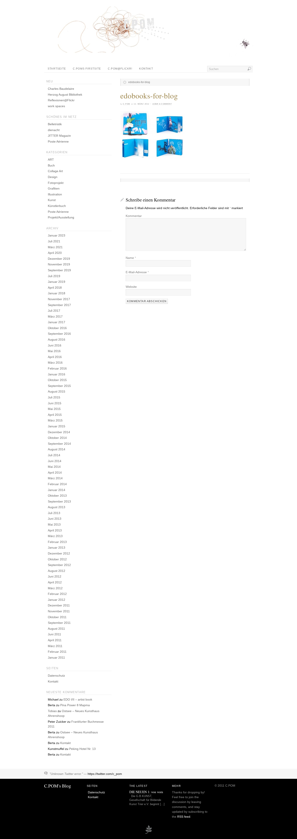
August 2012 (56, 571)
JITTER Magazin (59, 135)
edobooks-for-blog (139, 82)
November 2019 (59, 264)
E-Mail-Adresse (137, 272)
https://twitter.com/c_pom (105, 774)
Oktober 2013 (57, 495)
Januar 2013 (56, 547)
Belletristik (55, 124)
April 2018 (55, 287)
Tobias (52, 711)
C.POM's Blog (57, 786)
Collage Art (55, 171)
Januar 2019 (56, 281)
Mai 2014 (54, 466)
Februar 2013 (57, 542)
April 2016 (55, 357)
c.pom (126, 104)
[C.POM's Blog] (151, 57)
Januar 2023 (56, 235)
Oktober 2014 (57, 437)
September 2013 (59, 501)
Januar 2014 (56, 490)
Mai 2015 (54, 409)
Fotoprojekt (55, 183)
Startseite (57, 68)
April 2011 (55, 640)
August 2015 (56, 391)
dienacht (54, 130)
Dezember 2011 (59, 605)
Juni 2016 (54, 345)
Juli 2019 (54, 276)
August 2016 (56, 339)
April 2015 (55, 414)
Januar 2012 (56, 599)
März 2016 (55, 362)
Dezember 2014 (59, 432)
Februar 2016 (57, 368)
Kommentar (134, 216)
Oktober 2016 (57, 328)
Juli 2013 (54, 513)
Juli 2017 (54, 310)
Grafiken (54, 188)
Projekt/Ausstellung (61, 217)
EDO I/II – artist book (77, 699)
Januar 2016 (56, 374)
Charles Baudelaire (61, 88)
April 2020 (55, 253)
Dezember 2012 (59, 553)
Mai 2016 (54, 351)
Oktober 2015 (57, 380)
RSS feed (183, 816)
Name (131, 258)
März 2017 (55, 316)
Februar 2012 (57, 594)
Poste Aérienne (58, 141)
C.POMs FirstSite (87, 68)
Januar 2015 (56, 426)
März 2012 (55, 588)
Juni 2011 (54, 634)
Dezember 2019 (59, 258)
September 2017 (59, 305)
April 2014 (55, 472)
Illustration (55, 194)
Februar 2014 (57, 484)
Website (131, 286)
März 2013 (55, 536)
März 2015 (55, 420)
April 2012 (55, 582)
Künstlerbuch (57, 206)
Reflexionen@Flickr (61, 100)
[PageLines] (148, 833)
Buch (51, 165)
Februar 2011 (57, 651)
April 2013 (55, 530)
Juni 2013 (54, 518)
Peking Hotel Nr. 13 (82, 749)
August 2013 (56, 507)
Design (52, 177)
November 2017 (59, 299)
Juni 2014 (54, 461)
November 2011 (59, 611)
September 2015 (59, 386)
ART (51, 159)
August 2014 (56, 449)
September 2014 (59, 443)
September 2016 (59, 333)
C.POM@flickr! (120, 68)
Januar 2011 (56, 657)
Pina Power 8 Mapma (75, 705)
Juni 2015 (54, 403)
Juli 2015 (54, 397)
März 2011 (55, 646)
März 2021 (55, 247)
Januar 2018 (56, 293)
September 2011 (59, 622)
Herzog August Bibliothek (65, 94)
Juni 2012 (54, 576)
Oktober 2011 (57, 617)
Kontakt (146, 68)
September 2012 (59, 565)
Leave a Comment (162, 104)
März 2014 (55, 478)
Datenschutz (56, 675)
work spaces (56, 106)
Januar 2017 (56, 322)
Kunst (52, 200)
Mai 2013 (54, 524)
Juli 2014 (54, 455)
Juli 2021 (54, 241)
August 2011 (56, 628)
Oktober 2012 (57, 559)
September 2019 (59, 270)
